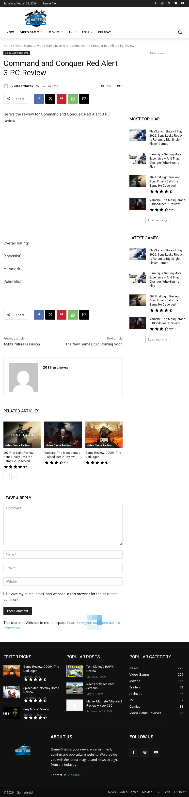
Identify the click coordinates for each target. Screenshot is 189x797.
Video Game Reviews (51, 46)
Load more (156, 220)
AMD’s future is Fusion (21, 344)
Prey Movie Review (36, 709)
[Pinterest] (61, 99)
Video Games (24, 46)
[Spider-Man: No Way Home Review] (11, 692)
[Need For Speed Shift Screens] (74, 688)
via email (74, 775)
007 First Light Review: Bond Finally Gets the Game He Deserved (18, 457)
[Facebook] (155, 3)
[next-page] (14, 477)
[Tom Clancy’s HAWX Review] (74, 671)
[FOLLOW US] (157, 744)
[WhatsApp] (73, 99)
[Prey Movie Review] (11, 713)
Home (7, 46)
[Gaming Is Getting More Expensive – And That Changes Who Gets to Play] (137, 158)
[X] (169, 3)
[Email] (84, 99)
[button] (180, 32)
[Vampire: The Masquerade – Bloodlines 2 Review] (62, 435)
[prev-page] (6, 477)
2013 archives (23, 86)
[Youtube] (183, 3)
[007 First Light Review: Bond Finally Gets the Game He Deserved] (22, 435)
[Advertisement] (128, 17)
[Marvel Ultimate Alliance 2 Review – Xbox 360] (74, 705)
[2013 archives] (6, 85)
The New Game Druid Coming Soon (94, 344)
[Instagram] (162, 3)
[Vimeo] (176, 3)
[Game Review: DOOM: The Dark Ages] (104, 435)
